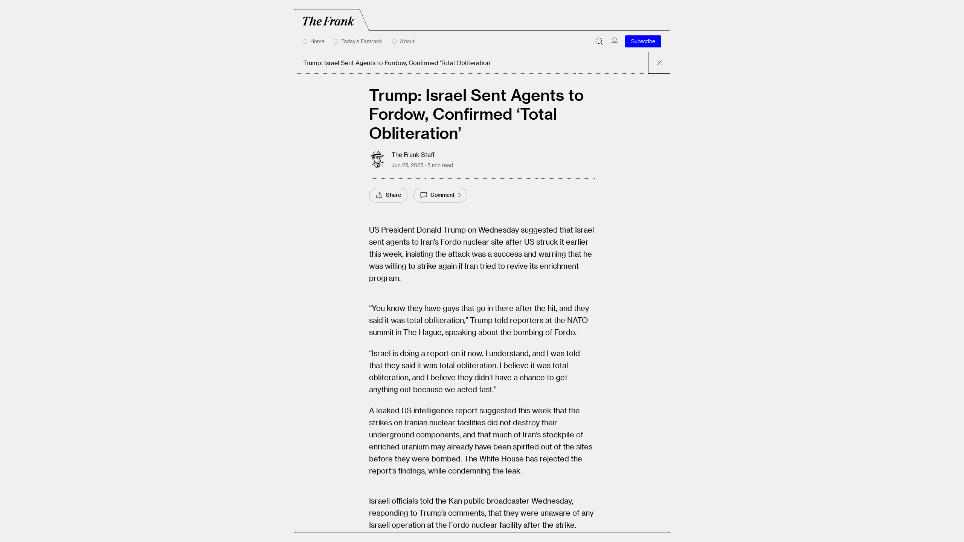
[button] (614, 41)
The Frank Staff (413, 154)
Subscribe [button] (643, 41)
